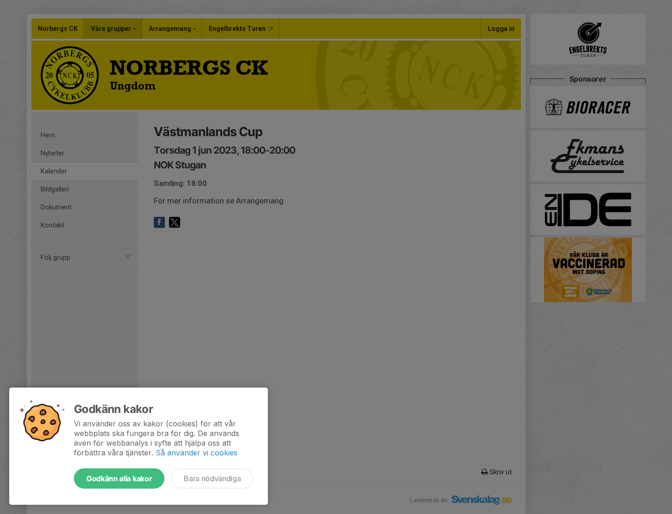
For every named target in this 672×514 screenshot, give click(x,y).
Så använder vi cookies (196, 452)
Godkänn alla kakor (119, 478)
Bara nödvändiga (212, 478)
